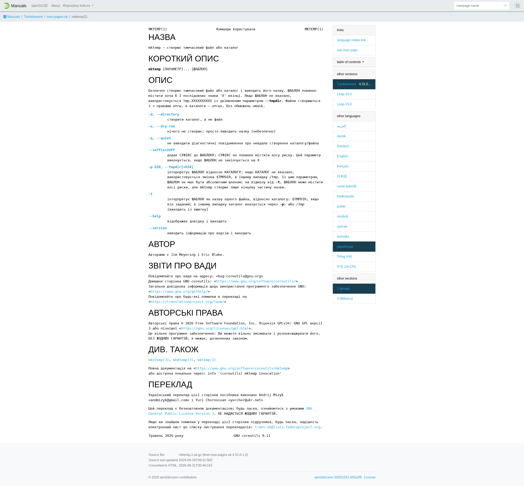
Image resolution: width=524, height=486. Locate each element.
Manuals (13, 16)
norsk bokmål (346, 186)
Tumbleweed (33, 16)
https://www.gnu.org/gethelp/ (179, 291)
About (55, 5)
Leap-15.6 (344, 104)
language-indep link (351, 40)
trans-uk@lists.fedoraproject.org (287, 427)
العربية (341, 126)
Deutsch (343, 146)
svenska (343, 236)
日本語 (342, 176)
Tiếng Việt (344, 256)
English (342, 156)
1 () (343, 288)
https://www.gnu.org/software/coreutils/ (256, 281)
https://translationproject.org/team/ (187, 302)
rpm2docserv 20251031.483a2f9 (338, 477)
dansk (341, 136)
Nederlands (345, 196)
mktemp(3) (207, 360)
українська (345, 246)
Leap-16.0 (344, 94)
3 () (345, 298)
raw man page (347, 50)
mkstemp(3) (158, 360)
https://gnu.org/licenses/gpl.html (215, 328)
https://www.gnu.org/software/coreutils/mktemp (241, 368)
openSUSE (39, 5)
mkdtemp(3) (183, 360)
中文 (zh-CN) (346, 266)
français (342, 166)
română (342, 216)
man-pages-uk (57, 16)
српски (342, 226)
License (370, 477)
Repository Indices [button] (77, 5)
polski (341, 206)
